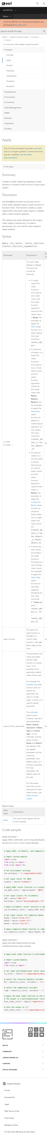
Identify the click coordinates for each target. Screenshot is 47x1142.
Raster (5, 820)
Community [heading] (7, 1051)
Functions (35, 37)
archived (37, 148)
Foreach (9, 65)
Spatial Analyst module (19, 37)
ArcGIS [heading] (5, 1045)
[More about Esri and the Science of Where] (7, 1034)
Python (5, 16)
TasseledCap (11, 76)
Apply (8, 60)
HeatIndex (10, 71)
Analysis (8, 40)
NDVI (33, 327)
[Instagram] (36, 1034)
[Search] (37, 3)
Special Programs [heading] (10, 1070)
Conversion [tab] (10, 97)
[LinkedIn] (41, 1029)
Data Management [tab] (13, 108)
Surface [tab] (8, 129)
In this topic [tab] (8, 167)
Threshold (10, 81)
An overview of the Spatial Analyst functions (20, 44)
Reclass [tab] (8, 118)
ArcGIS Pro (8, 10)
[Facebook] (30, 1029)
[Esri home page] (7, 4)
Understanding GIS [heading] (10, 1057)
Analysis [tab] (8, 50)
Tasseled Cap (31, 685)
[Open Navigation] (44, 3)
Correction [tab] (10, 102)
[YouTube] (41, 1034)
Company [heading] (6, 1063)
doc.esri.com (20, 25)
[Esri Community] (30, 1034)
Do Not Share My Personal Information (20, 1132)
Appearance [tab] (10, 92)
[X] (36, 1029)
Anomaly (9, 55)
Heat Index (36, 577)
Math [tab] (7, 113)
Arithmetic (35, 411)
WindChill (10, 86)
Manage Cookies (11, 1125)
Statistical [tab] (9, 123)
